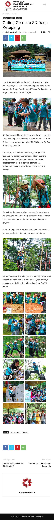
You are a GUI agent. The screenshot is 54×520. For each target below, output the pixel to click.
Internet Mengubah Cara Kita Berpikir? (13, 464)
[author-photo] (27, 489)
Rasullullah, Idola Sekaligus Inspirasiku (40, 464)
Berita (14, 14)
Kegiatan (11, 18)
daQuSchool (15, 432)
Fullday (19, 18)
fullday (25, 432)
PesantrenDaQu (14, 32)
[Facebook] (5, 38)
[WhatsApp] (23, 38)
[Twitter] (11, 38)
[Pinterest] (17, 38)
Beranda (6, 14)
